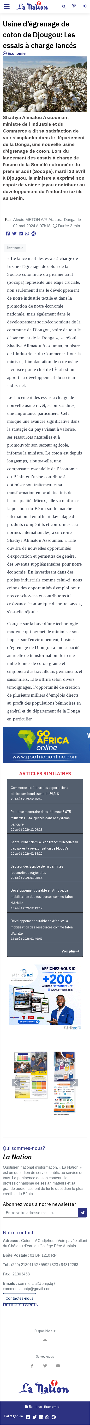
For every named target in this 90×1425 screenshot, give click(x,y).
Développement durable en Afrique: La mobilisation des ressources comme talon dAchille (42, 927)
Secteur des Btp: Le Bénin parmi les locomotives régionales (37, 869)
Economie (16, 53)
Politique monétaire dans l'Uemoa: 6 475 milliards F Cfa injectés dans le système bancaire (41, 818)
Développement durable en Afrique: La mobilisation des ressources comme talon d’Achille (42, 896)
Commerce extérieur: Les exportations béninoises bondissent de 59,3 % (39, 791)
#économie (14, 248)
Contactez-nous (19, 1298)
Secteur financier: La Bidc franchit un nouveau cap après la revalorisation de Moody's (44, 845)
